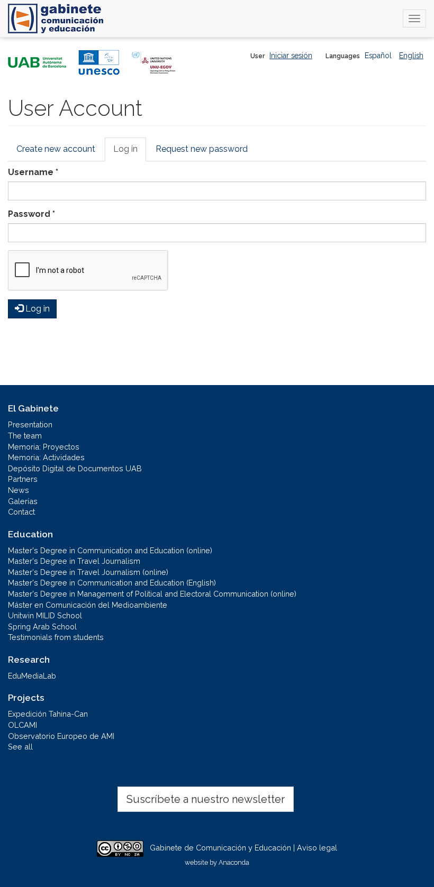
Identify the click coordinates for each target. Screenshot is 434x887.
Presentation (30, 424)
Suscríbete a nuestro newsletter (205, 799)
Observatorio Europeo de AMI (61, 735)
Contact (21, 511)
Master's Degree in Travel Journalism (74, 560)
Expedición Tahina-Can (48, 713)
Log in (129, 152)
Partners (23, 478)
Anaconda (234, 862)
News (18, 490)
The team (25, 435)
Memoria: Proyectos (43, 446)
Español (378, 55)
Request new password (202, 149)
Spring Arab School (42, 626)
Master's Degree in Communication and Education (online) (110, 550)
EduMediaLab (32, 675)
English (411, 55)
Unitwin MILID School (45, 615)
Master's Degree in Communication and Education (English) (112, 582)
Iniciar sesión (290, 55)
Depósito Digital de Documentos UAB (75, 468)
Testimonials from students (56, 637)
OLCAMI (22, 724)
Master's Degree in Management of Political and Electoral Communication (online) (152, 593)
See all (20, 746)
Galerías (23, 501)
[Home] (55, 18)
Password (31, 214)
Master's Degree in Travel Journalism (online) (88, 572)
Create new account (55, 149)
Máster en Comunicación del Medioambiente (87, 604)
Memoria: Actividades (46, 457)
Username (33, 172)
